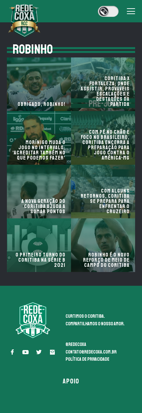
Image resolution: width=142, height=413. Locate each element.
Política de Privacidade (87, 359)
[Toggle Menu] (131, 11)
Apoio (71, 381)
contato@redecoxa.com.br (90, 352)
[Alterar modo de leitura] (108, 11)
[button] (12, 352)
